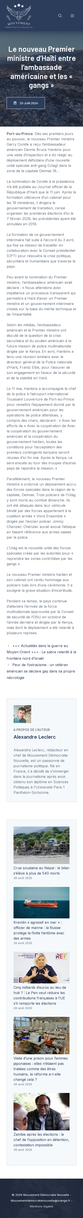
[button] (60, 15)
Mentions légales (41, 1206)
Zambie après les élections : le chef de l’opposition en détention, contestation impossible (41, 1139)
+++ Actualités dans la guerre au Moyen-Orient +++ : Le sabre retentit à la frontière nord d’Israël (41, 652)
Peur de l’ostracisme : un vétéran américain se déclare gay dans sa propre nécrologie (41, 671)
